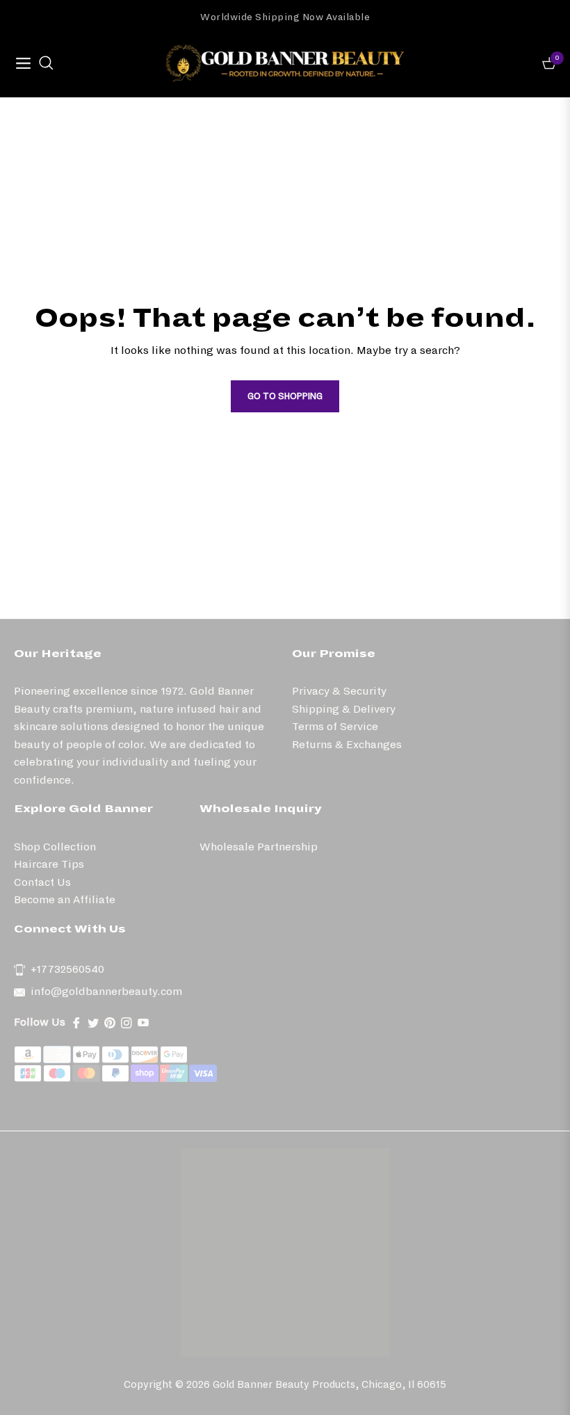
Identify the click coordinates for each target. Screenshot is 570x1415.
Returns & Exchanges (347, 744)
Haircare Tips (49, 864)
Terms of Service (335, 726)
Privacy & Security (339, 691)
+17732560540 (67, 969)
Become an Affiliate (64, 899)
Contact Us (42, 882)
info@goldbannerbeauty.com (106, 991)
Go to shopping (285, 396)
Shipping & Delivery (344, 709)
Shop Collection (55, 846)
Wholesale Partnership (259, 846)
